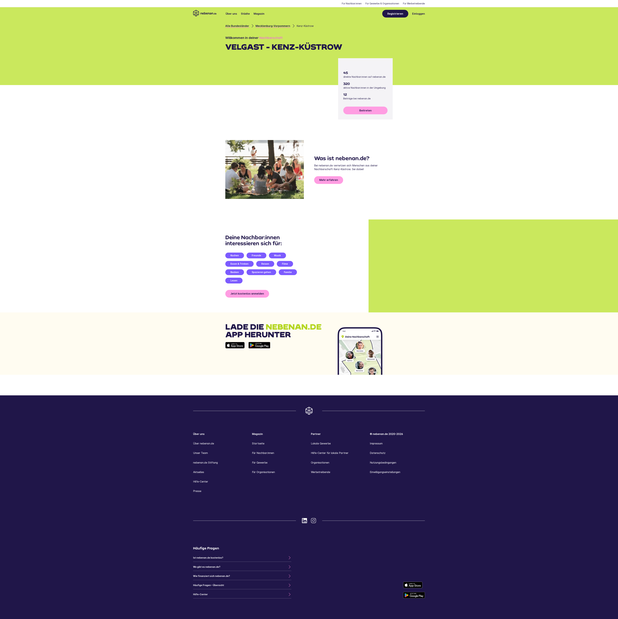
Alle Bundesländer (237, 25)
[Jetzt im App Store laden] (235, 358)
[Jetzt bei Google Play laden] (259, 358)
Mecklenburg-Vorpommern (273, 25)
